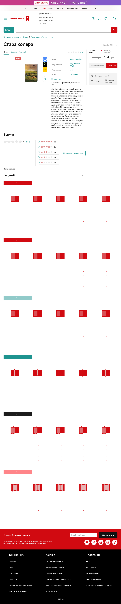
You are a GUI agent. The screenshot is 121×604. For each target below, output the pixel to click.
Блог (11, 567)
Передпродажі (92, 573)
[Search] (114, 30)
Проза (25, 37)
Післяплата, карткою (109, 81)
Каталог (8, 30)
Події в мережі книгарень (20, 585)
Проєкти (13, 579)
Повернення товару (55, 567)
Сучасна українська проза (42, 37)
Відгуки (14, 52)
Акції (88, 561)
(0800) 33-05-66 (46, 13)
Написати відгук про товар (73, 153)
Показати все (56, 79)
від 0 (107, 76)
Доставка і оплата (54, 561)
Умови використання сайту (58, 579)
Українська (74, 74)
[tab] (43, 134)
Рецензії (22, 52)
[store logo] (20, 18)
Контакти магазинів (18, 591)
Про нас (12, 561)
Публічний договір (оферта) (58, 585)
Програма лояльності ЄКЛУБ (99, 585)
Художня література (12, 37)
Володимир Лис (76, 59)
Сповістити (112, 65)
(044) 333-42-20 (45, 20)
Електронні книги (93, 579)
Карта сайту (51, 591)
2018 (71, 70)
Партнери (13, 573)
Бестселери (91, 567)
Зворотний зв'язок (54, 573)
